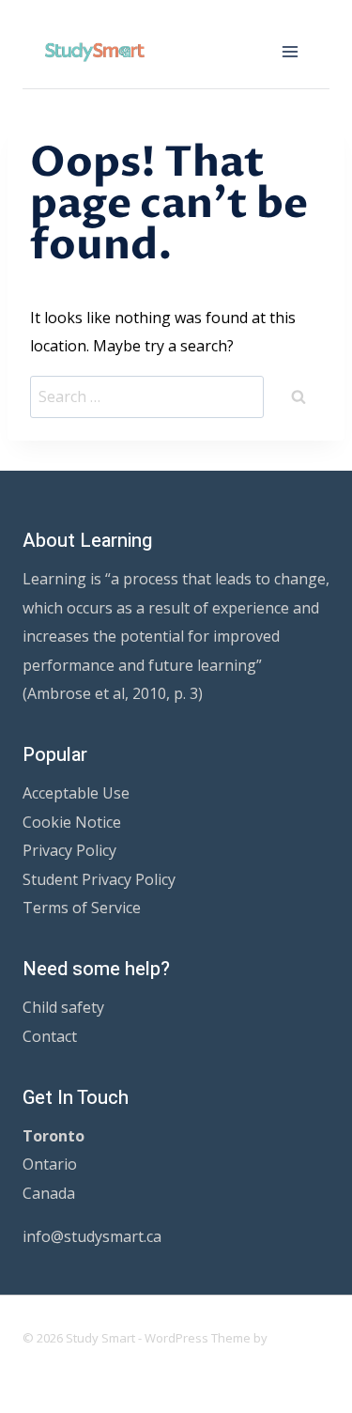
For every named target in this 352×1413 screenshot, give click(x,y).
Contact (50, 1036)
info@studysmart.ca (92, 1236)
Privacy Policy (69, 850)
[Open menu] (289, 51)
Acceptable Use (76, 793)
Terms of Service (82, 907)
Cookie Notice (72, 822)
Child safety (63, 1007)
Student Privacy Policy (99, 879)
